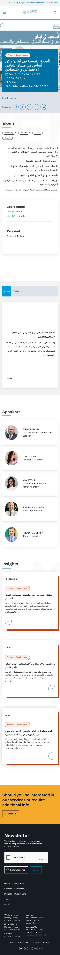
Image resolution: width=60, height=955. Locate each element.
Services (8, 888)
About (7, 904)
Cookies (46, 942)
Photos (16, 291)
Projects (8, 893)
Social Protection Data (39, 3)
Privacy (36, 942)
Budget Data (24, 3)
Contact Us (10, 813)
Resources (19, 883)
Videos (7, 291)
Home (7, 883)
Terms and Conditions (19, 942)
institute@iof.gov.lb (38, 935)
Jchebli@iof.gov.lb (16, 216)
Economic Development (17, 588)
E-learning (19, 888)
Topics (7, 899)
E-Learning (13, 3)
